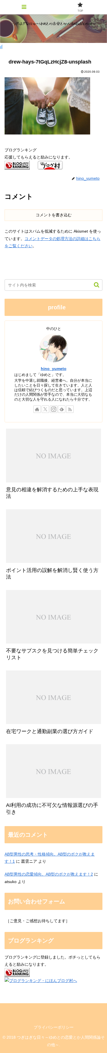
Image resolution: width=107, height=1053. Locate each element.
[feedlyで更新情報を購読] (61, 409)
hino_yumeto (53, 368)
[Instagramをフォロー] (53, 409)
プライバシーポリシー (54, 1027)
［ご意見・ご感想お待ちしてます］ (38, 921)
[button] (94, 285)
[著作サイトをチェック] (37, 409)
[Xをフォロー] (45, 409)
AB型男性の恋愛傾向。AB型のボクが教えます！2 (49, 874)
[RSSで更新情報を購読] (70, 409)
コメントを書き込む (54, 215)
